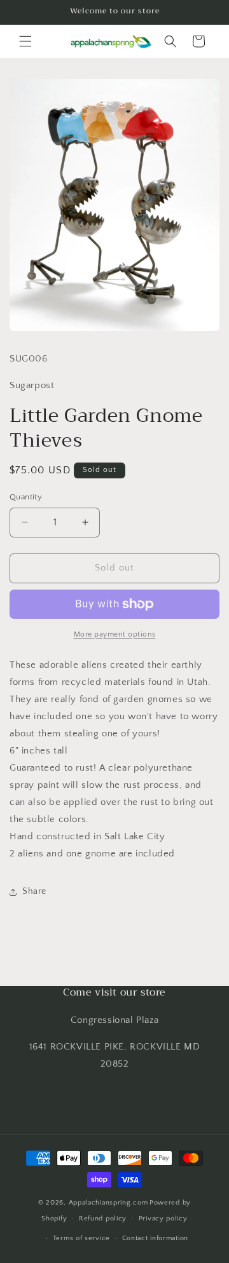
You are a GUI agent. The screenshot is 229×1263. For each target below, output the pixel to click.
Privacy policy (163, 1218)
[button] (25, 41)
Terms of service (81, 1238)
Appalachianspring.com (108, 1202)
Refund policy (103, 1218)
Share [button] (34, 891)
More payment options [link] (115, 634)
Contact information (155, 1238)
